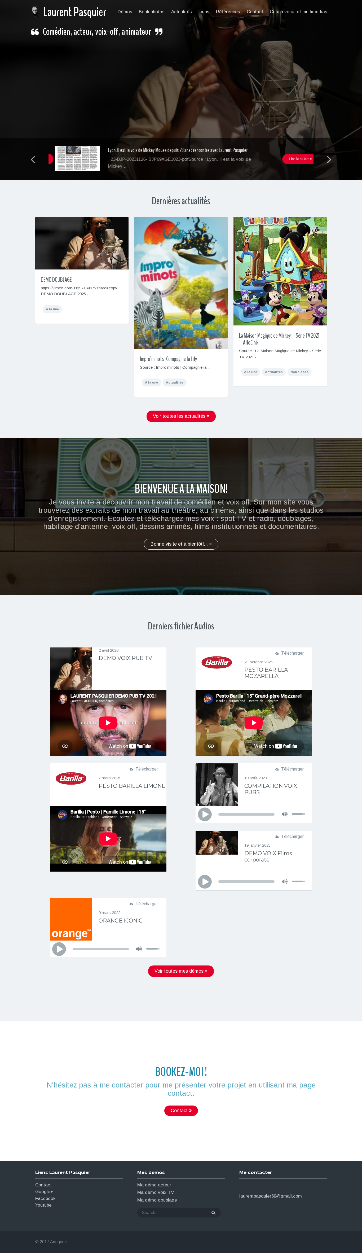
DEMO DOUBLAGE (56, 280)
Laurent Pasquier (74, 12)
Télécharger (292, 653)
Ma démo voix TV (155, 1192)
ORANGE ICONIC (121, 920)
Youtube (43, 1205)
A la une (52, 309)
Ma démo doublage (157, 1200)
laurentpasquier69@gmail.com (270, 1196)
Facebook (45, 1198)
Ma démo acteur (154, 1184)
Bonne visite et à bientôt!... (180, 544)
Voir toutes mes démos (179, 971)
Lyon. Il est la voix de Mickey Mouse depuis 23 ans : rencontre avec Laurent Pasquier (171, 150)
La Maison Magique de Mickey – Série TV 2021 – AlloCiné (279, 339)
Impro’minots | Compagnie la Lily (168, 359)
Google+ (44, 1191)
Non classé (299, 372)
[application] (254, 814)
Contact (180, 1110)
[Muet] (284, 814)
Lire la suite (292, 158)
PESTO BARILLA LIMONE (132, 786)
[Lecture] (204, 814)
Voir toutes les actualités (180, 416)
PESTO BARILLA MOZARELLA (266, 673)
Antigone (58, 1241)
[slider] (299, 809)
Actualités (174, 382)
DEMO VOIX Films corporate (268, 856)
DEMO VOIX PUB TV (125, 658)
